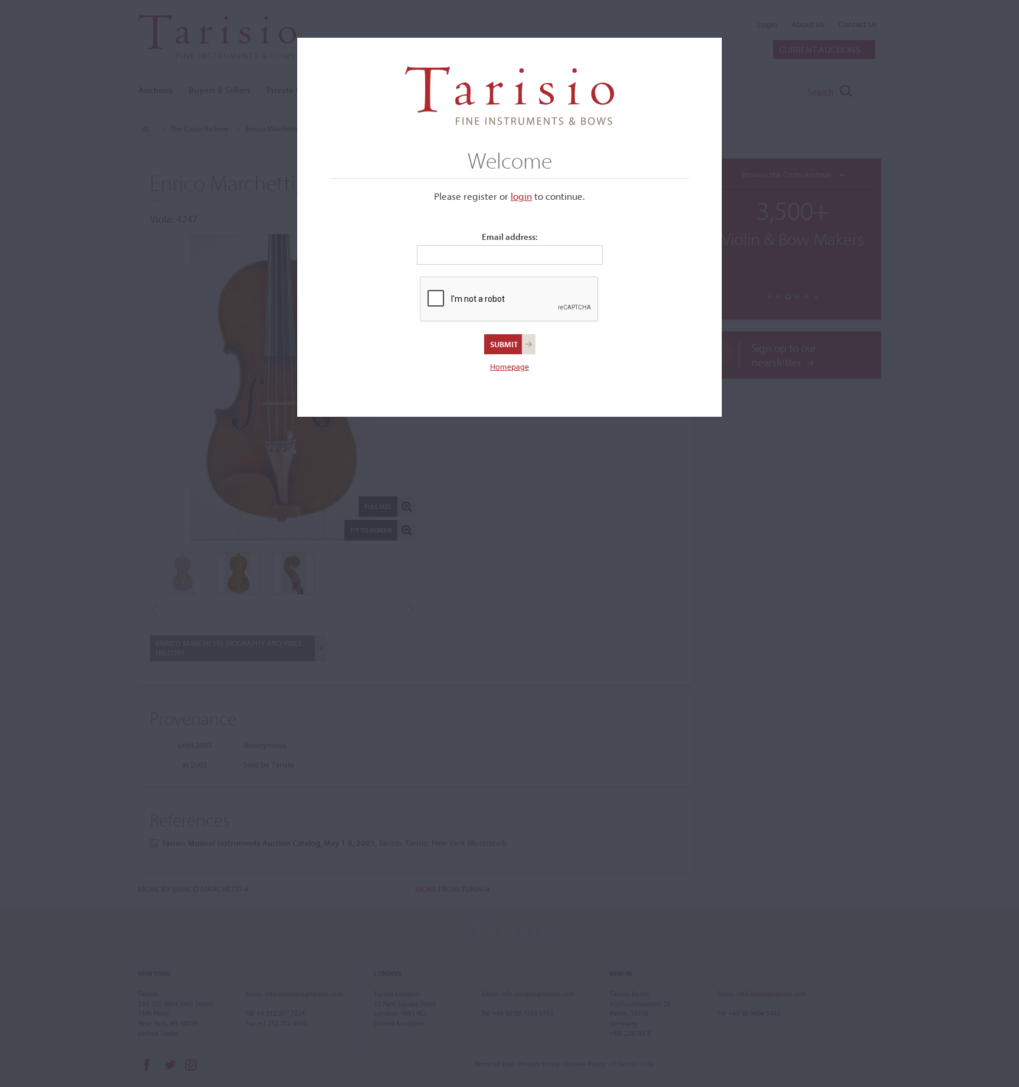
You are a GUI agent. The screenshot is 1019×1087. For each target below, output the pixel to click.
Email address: (510, 236)
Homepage (509, 366)
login (521, 196)
